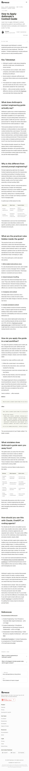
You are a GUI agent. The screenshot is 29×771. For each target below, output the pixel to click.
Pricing (2, 709)
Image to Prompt (5, 726)
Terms (2, 743)
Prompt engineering (10, 6)
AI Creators (3, 718)
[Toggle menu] (26, 2)
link (7, 623)
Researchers (4, 721)
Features (3, 707)
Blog (2, 6)
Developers (3, 723)
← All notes (4, 10)
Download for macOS (6, 712)
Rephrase (23, 91)
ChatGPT (6, 752)
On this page (4, 41)
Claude (13, 752)
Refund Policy (4, 746)
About (2, 735)
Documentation (4, 732)
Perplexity (22, 752)
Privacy (3, 741)
